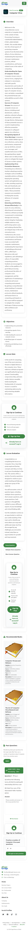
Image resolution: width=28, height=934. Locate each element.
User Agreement (16, 922)
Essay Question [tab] (10, 545)
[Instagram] (16, 914)
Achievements (6, 903)
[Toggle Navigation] (24, 3)
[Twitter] (3, 914)
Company (4, 900)
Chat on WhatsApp (9, 877)
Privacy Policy (6, 922)
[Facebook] (7, 914)
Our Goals (4, 906)
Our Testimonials (6, 890)
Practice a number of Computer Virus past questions (13, 842)
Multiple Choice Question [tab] (13, 549)
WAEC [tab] (7, 761)
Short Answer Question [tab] (12, 554)
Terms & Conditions (13, 924)
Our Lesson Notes (7, 887)
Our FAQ (4, 893)
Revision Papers (6, 885)
